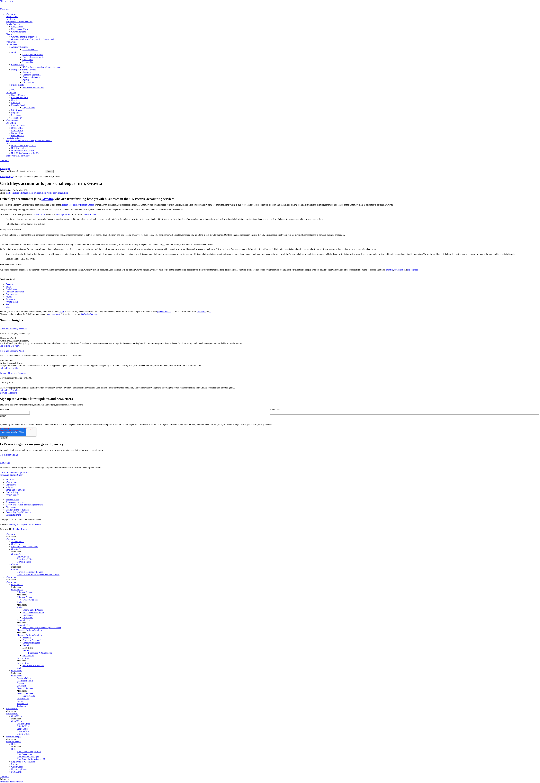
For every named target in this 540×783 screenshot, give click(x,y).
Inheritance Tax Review (33, 87)
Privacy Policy (12, 495)
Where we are (12, 120)
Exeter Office (17, 133)
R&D (8, 304)
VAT (13, 90)
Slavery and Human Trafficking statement (24, 504)
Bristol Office (17, 128)
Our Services (11, 44)
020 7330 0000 (7, 472)
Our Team (10, 19)
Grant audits (27, 59)
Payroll (25, 80)
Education (15, 102)
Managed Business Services (23, 69)
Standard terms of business (17, 510)
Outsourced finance (31, 77)
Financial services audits (33, 57)
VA (7, 307)
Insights (9, 140)
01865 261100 (89, 214)
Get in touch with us (9, 455)
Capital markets (12, 289)
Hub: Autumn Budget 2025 (23, 145)
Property (15, 112)
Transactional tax (30, 49)
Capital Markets (18, 95)
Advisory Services (19, 47)
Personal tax (11, 299)
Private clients (17, 85)
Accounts (26, 72)
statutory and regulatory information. (25, 524)
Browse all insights (8, 393)
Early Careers (17, 26)
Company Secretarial (31, 75)
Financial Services (19, 105)
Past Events (47, 140)
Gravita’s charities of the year (24, 37)
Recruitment (16, 115)
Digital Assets (28, 107)
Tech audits (27, 62)
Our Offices (11, 123)
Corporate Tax (17, 64)
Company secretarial (15, 291)
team (61, 311)
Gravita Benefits (18, 32)
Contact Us (11, 485)
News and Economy (9, 328)
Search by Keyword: (9, 171)
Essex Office (17, 130)
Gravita (47, 199)
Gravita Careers (13, 24)
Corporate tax (12, 294)
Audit (13, 52)
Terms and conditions (15, 490)
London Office (17, 125)
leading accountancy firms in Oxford (77, 205)
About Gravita (12, 16)
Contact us (4, 160)
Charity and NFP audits (32, 54)
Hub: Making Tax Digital (22, 150)
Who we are (11, 14)
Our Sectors (11, 92)
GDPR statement (13, 515)
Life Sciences (17, 110)
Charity (9, 34)
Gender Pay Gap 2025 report (18, 512)
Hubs (8, 143)
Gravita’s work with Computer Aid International (32, 39)
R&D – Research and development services (41, 67)
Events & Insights (13, 138)
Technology (16, 118)
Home (2, 176)
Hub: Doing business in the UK (25, 153)
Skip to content (6, 1)
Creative (15, 100)
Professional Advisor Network (19, 21)
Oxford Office (17, 135)
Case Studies (19, 140)
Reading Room (20, 529)
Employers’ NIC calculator (17, 156)
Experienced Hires (19, 29)
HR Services (28, 82)
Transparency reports (15, 502)
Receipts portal (12, 499)
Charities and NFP (19, 97)
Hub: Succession (18, 148)
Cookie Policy (12, 492)
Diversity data (12, 507)
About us (10, 479)
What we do (11, 42)
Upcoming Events (33, 140)
